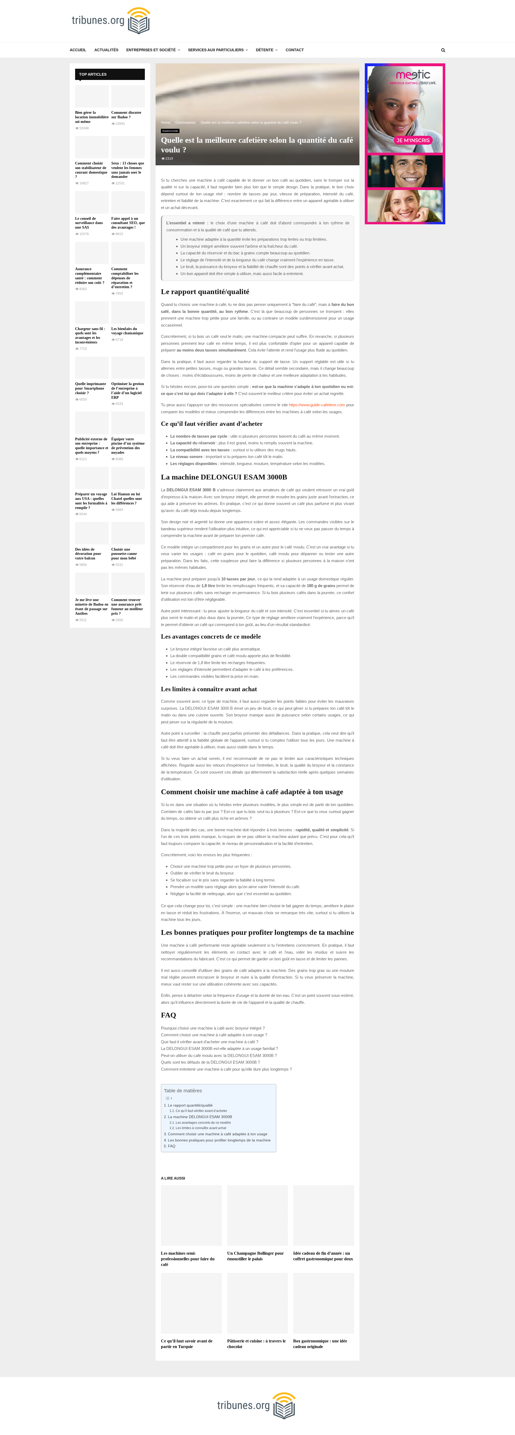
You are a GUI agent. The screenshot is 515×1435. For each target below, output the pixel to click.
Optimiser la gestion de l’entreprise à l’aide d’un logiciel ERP (127, 390)
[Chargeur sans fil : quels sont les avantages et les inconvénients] (92, 312)
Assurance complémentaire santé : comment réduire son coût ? (89, 275)
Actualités (106, 50)
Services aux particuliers (216, 50)
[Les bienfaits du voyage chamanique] (128, 312)
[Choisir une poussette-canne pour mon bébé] (128, 533)
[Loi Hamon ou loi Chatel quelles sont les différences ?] (128, 478)
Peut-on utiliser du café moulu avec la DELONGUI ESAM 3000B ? (219, 1055)
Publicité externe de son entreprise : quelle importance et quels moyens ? (91, 446)
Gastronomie (170, 130)
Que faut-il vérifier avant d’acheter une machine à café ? (209, 1041)
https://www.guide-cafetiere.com (317, 404)
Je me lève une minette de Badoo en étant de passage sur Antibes (91, 606)
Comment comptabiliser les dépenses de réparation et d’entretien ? (124, 278)
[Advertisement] (110, 713)
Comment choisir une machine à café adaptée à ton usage (217, 1134)
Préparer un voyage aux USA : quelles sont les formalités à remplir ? (91, 501)
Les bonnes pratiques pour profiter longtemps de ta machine (219, 1140)
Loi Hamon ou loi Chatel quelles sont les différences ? (126, 498)
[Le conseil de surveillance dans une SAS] (92, 202)
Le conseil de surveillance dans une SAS (89, 223)
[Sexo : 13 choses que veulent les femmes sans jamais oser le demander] (128, 147)
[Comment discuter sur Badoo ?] (128, 96)
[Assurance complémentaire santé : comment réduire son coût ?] (92, 253)
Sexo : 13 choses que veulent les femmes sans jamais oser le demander (127, 170)
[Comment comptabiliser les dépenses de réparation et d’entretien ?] (128, 253)
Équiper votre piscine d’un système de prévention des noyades (128, 446)
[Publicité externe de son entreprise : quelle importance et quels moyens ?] (92, 423)
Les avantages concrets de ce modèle (203, 1123)
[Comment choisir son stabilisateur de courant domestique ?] (92, 147)
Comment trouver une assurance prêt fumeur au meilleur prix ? (127, 606)
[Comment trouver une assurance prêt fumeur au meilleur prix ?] (128, 584)
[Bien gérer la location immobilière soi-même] (92, 96)
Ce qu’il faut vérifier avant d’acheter (201, 1111)
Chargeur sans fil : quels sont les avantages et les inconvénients (90, 335)
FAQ (171, 1146)
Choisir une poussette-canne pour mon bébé (124, 554)
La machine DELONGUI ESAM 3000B (200, 1117)
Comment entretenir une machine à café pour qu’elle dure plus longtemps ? (226, 1069)
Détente (264, 50)
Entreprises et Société (151, 50)
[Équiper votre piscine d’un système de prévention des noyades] (128, 423)
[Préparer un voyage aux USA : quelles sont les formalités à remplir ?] (92, 478)
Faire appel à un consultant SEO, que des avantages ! (128, 223)
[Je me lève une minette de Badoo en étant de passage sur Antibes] (92, 584)
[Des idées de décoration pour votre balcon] (92, 533)
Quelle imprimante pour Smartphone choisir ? (90, 388)
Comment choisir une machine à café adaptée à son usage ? (214, 1035)
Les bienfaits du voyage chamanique (127, 331)
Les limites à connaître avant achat (201, 1128)
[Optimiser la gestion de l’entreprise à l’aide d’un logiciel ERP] (128, 368)
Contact (295, 50)
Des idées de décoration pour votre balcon (88, 554)
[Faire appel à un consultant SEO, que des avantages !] (128, 202)
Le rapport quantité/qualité (190, 1105)
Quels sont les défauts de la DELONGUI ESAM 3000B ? (210, 1062)
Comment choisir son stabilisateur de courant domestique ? (91, 170)
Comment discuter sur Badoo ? (126, 115)
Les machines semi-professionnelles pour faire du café (188, 1259)
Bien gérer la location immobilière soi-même (92, 117)
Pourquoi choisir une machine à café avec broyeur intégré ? (213, 1028)
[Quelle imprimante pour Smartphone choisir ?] (92, 368)
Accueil (78, 50)
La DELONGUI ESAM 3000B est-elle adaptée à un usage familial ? (219, 1048)
